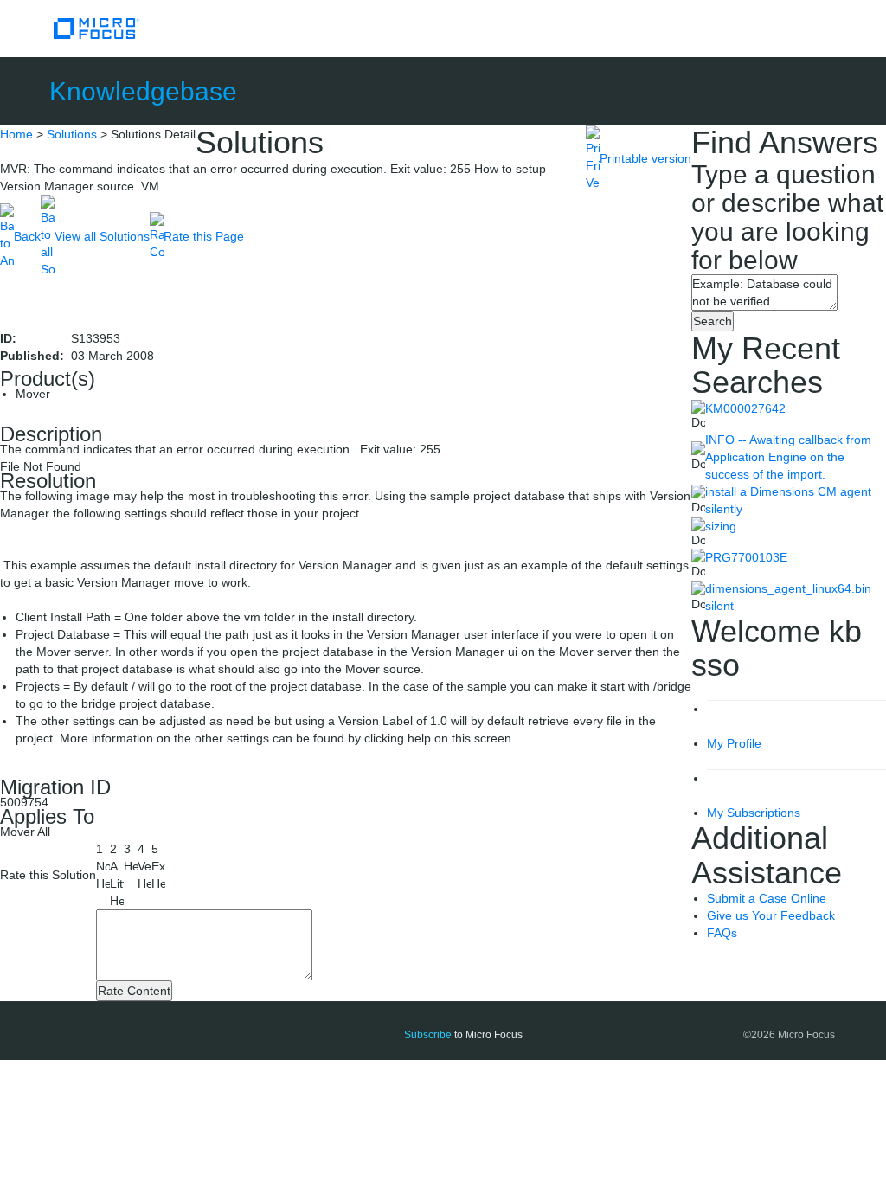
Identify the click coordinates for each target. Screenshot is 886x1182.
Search (712, 321)
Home (16, 134)
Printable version (645, 158)
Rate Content (134, 991)
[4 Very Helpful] (144, 866)
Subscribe (428, 1035)
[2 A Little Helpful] (117, 874)
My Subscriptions (753, 812)
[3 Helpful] (131, 857)
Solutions (72, 134)
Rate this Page (204, 236)
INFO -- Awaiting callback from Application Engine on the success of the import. (788, 457)
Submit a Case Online (766, 898)
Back (27, 236)
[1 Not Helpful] (103, 866)
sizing (720, 526)
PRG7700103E (746, 557)
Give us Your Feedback (771, 915)
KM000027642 (745, 408)
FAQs (722, 933)
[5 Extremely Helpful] (158, 866)
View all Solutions (102, 236)
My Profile (734, 743)
